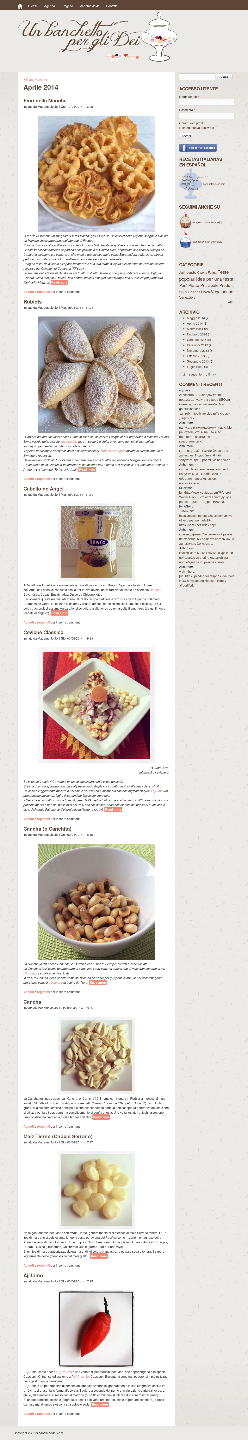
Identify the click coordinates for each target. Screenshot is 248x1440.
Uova (205, 291)
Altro (231, 302)
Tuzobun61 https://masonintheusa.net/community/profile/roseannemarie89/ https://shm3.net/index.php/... (206, 518)
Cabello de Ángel (43, 488)
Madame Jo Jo (89, 6)
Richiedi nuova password (196, 127)
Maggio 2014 (196, 318)
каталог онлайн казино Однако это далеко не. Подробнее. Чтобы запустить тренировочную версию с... (206, 455)
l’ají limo (157, 791)
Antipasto (187, 272)
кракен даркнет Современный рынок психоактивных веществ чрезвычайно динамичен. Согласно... (206, 539)
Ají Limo (33, 1275)
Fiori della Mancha (45, 100)
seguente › (196, 374)
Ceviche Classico (43, 632)
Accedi (28, 291)
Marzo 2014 (195, 329)
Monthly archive (37, 79)
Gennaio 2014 (197, 339)
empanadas (68, 441)
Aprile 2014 (195, 323)
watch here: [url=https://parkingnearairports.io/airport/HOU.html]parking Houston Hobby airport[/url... (206, 578)
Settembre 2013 (198, 361)
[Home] (20, 6)
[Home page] (97, 60)
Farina (212, 272)
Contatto (112, 6)
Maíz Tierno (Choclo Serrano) (58, 1136)
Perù (183, 285)
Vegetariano (222, 291)
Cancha (32, 1001)
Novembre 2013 (198, 350)
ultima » (211, 374)
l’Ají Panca (63, 1372)
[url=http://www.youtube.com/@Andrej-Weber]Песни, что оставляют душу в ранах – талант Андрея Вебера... (205, 497)
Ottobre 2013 (196, 356)
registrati (43, 291)
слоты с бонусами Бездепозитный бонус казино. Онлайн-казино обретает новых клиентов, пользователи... (203, 476)
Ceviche (54, 982)
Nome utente (189, 96)
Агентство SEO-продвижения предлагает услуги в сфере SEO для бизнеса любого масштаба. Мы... (205, 399)
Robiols (32, 301)
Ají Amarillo (81, 1376)
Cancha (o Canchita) (47, 828)
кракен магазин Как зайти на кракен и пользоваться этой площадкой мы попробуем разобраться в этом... (206, 557)
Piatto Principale (204, 285)
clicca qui (29, 973)
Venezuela (187, 297)
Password (187, 110)
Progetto (67, 6)
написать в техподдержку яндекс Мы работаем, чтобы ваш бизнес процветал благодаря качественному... (205, 434)
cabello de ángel (112, 451)
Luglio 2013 (195, 367)
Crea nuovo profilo (192, 123)
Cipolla (202, 272)
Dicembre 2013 (197, 345)
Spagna (194, 291)
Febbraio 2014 (197, 334)
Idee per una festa (214, 278)
